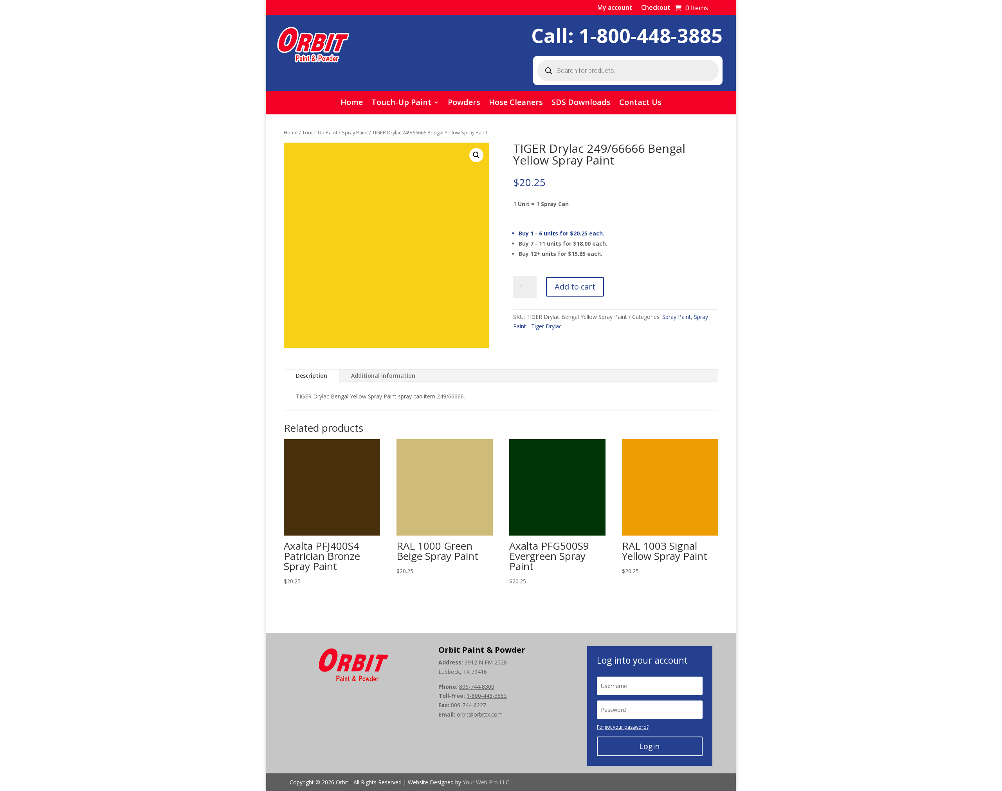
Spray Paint (355, 132)
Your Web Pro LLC (486, 782)
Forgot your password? (623, 727)
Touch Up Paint (319, 132)
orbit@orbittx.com (480, 714)
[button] (476, 155)
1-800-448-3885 (651, 35)
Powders (464, 103)
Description (311, 375)
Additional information (383, 375)
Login (649, 746)
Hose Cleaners (516, 103)
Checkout (655, 8)
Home (352, 103)
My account (615, 8)
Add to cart (575, 286)
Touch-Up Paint (401, 103)
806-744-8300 (476, 686)
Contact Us (640, 103)
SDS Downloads (581, 103)
